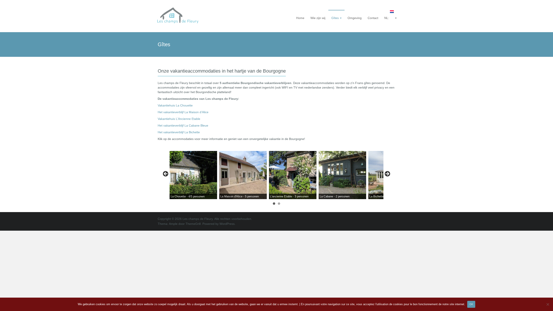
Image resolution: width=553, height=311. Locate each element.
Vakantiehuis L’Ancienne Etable (179, 119)
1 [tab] (274, 203)
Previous (166, 174)
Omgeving (355, 18)
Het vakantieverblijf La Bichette (179, 132)
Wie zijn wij (317, 18)
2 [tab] (279, 203)
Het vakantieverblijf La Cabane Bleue (183, 125)
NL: (387, 18)
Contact (373, 18)
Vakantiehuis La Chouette (175, 105)
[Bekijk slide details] (193, 175)
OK (471, 304)
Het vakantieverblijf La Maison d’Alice (183, 112)
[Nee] (547, 304)
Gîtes (335, 18)
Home (300, 18)
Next (387, 174)
